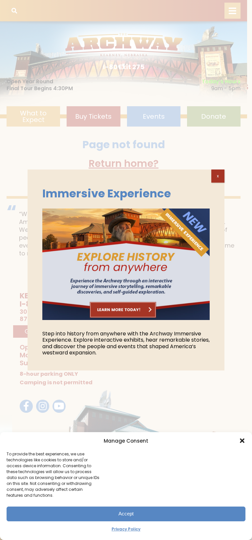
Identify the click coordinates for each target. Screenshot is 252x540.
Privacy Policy (126, 529)
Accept (126, 513)
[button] (242, 440)
